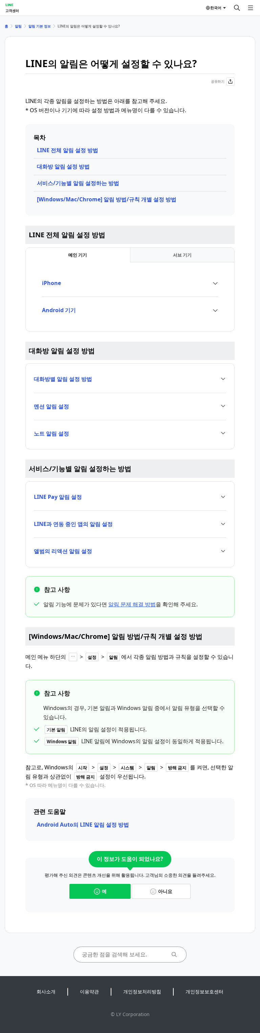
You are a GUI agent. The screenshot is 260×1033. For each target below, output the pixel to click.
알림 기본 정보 (39, 26)
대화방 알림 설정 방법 (63, 166)
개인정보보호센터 (204, 991)
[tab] (78, 255)
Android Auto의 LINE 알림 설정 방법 (83, 824)
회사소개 (46, 991)
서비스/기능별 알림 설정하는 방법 (78, 183)
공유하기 (217, 81)
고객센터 (12, 10)
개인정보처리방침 (142, 991)
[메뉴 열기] (250, 8)
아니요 (165, 891)
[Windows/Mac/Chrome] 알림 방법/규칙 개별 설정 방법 (106, 199)
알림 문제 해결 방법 (132, 604)
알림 (18, 26)
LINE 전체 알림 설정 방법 (67, 150)
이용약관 (89, 991)
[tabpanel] (130, 297)
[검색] (237, 8)
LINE (9, 4)
